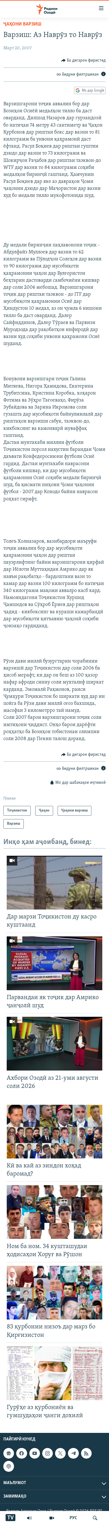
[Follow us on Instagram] (47, 1453)
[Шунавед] (29, 1518)
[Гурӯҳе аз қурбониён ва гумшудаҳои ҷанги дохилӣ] (54, 1373)
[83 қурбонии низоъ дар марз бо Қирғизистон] (54, 1292)
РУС (73, 1518)
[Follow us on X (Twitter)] (60, 1453)
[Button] (83, 60)
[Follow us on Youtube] (34, 1453)
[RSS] (86, 1453)
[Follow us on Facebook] (21, 1453)
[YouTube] (51, 1518)
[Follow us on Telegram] (73, 1453)
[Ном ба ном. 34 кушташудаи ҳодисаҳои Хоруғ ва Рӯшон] (54, 1212)
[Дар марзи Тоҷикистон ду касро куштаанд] (54, 883)
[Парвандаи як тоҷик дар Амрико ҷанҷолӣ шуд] (54, 963)
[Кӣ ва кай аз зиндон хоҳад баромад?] (54, 1131)
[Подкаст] (8, 1466)
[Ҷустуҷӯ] (95, 1518)
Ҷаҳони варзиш (22, 24)
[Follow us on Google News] (8, 1453)
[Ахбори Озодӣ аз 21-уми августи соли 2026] (54, 1044)
